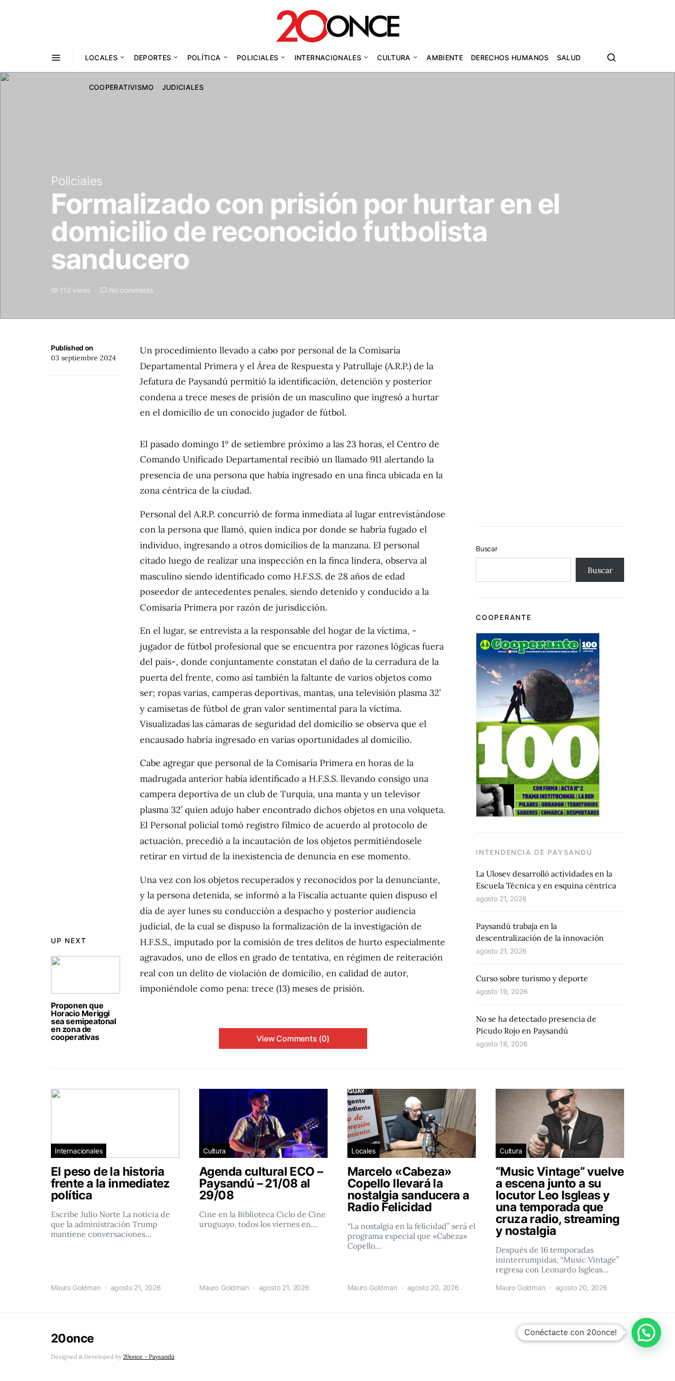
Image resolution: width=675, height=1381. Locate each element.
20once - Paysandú (148, 1356)
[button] (646, 1332)
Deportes (152, 57)
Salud (569, 57)
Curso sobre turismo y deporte (532, 978)
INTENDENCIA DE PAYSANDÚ (534, 852)
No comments (131, 290)
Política (204, 57)
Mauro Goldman (76, 1287)
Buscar (487, 548)
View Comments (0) (293, 1038)
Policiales (258, 57)
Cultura (393, 57)
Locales (101, 57)
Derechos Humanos (510, 57)
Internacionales (328, 57)
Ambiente (444, 57)
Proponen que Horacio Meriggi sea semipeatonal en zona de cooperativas (83, 1021)
